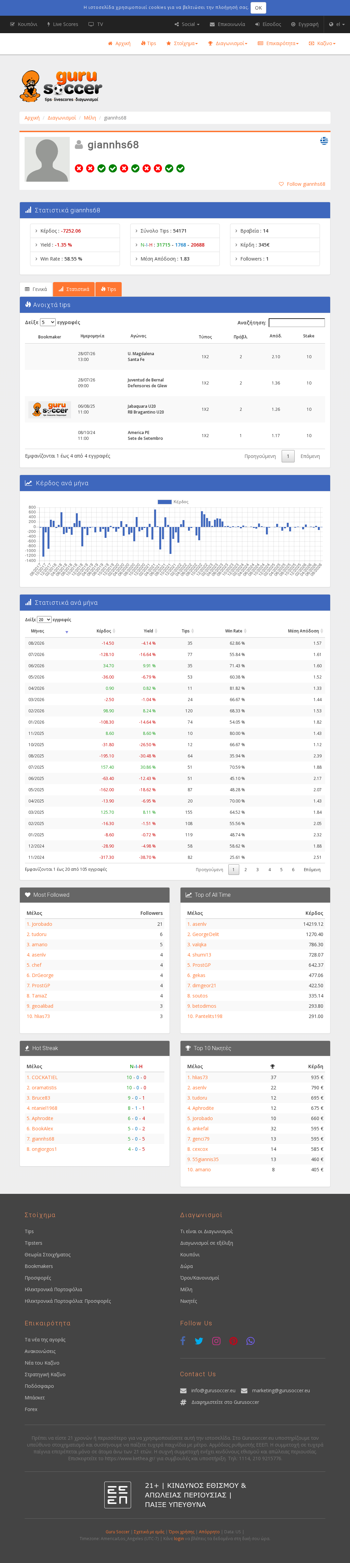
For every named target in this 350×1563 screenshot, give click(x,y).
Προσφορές (38, 1277)
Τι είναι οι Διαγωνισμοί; (206, 1231)
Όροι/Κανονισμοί (199, 1277)
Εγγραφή (308, 24)
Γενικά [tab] (39, 289)
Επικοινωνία (230, 24)
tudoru (39, 934)
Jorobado (42, 924)
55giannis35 (205, 1159)
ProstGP (41, 985)
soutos (200, 995)
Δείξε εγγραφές (52, 322)
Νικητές (188, 1301)
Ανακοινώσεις (40, 1351)
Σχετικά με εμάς (149, 1531)
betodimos (204, 1006)
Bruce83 (41, 1097)
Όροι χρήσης (181, 1531)
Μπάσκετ (35, 1397)
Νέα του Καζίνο (42, 1362)
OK (258, 7)
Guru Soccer (118, 1531)
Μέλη (90, 117)
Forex (31, 1409)
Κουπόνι (190, 1254)
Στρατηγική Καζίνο (45, 1374)
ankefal (200, 1128)
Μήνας (37, 630)
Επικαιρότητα (280, 43)
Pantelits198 (209, 1016)
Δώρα (186, 1266)
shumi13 (201, 954)
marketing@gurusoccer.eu (281, 1390)
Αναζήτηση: (252, 322)
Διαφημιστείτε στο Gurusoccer (225, 1402)
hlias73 (42, 1016)
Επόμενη (310, 456)
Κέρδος (104, 630)
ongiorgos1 (44, 1149)
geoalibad (42, 1006)
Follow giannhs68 (306, 184)
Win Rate (233, 630)
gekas (198, 975)
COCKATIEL (45, 1077)
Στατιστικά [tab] (77, 289)
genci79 (201, 1138)
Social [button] (188, 24)
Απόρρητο (209, 1531)
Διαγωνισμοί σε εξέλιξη (206, 1243)
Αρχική (122, 43)
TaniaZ (39, 995)
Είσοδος (271, 24)
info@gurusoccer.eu (213, 1390)
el (338, 24)
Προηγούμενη (260, 456)
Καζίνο (324, 43)
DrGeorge (43, 975)
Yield (148, 630)
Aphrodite (42, 1118)
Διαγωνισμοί (229, 43)
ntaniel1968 (44, 1108)
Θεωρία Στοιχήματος (47, 1254)
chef (36, 965)
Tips (151, 43)
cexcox (200, 1149)
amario (40, 944)
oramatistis (44, 1087)
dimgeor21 (204, 985)
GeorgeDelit (205, 934)
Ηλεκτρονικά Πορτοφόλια (53, 1289)
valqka (199, 944)
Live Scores (65, 24)
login (179, 1538)
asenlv (39, 954)
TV (99, 24)
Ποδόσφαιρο (39, 1386)
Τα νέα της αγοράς (45, 1339)
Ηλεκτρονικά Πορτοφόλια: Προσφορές (68, 1301)
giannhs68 (43, 1138)
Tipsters (33, 1243)
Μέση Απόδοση (303, 630)
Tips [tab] (111, 289)
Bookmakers (39, 1266)
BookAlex (42, 1128)
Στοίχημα (183, 43)
